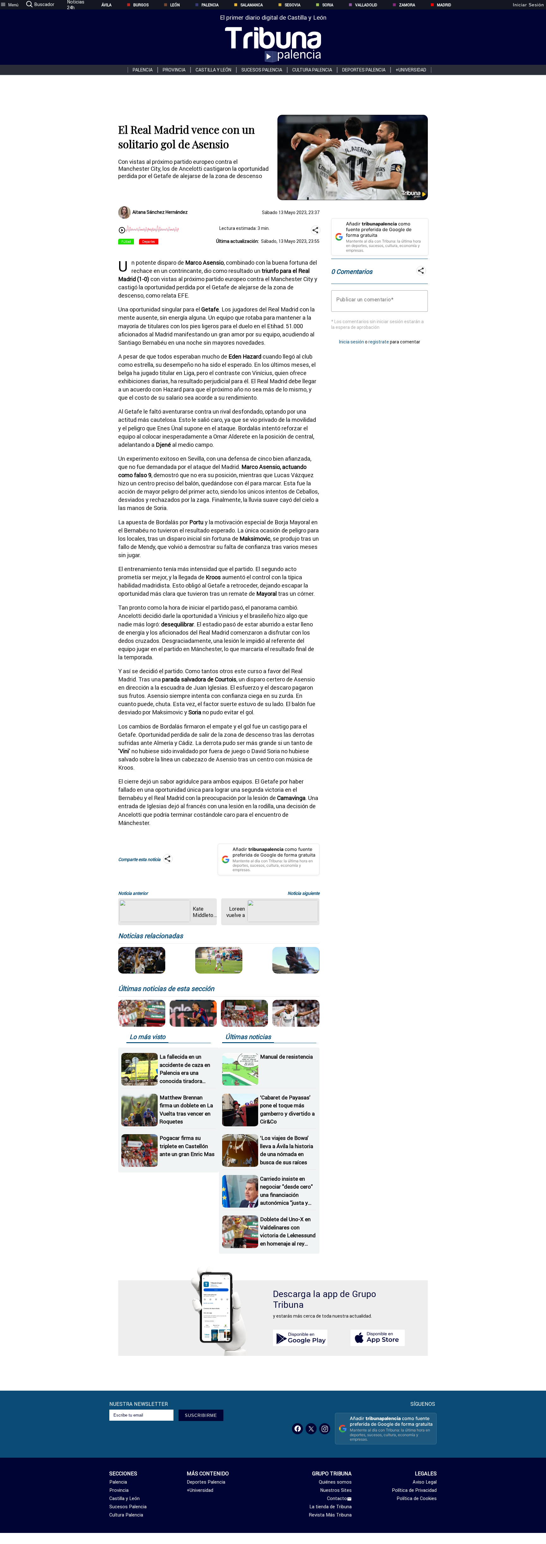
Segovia (292, 5)
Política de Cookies (417, 1498)
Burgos (141, 5)
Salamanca (251, 5)
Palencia (210, 5)
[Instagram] (324, 1428)
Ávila (106, 5)
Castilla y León (213, 70)
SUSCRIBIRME (201, 1415)
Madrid (444, 5)
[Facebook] (297, 1428)
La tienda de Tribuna (330, 1507)
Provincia (174, 70)
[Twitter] (311, 1428)
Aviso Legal (425, 1482)
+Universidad (411, 70)
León (175, 5)
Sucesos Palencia (261, 70)
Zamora (407, 5)
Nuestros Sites (336, 1490)
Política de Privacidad (414, 1490)
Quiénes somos (335, 1482)
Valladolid (366, 5)
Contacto (337, 1498)
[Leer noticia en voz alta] (122, 230)
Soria (327, 5)
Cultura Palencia (312, 70)
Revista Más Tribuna (330, 1515)
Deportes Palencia (363, 70)
